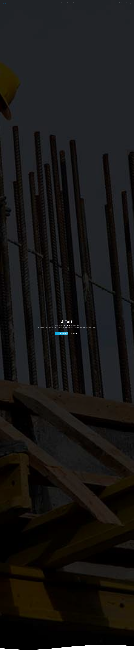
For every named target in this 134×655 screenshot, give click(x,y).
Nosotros (63, 2)
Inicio (58, 2)
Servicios (69, 2)
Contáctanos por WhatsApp (124, 2)
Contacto (75, 2)
